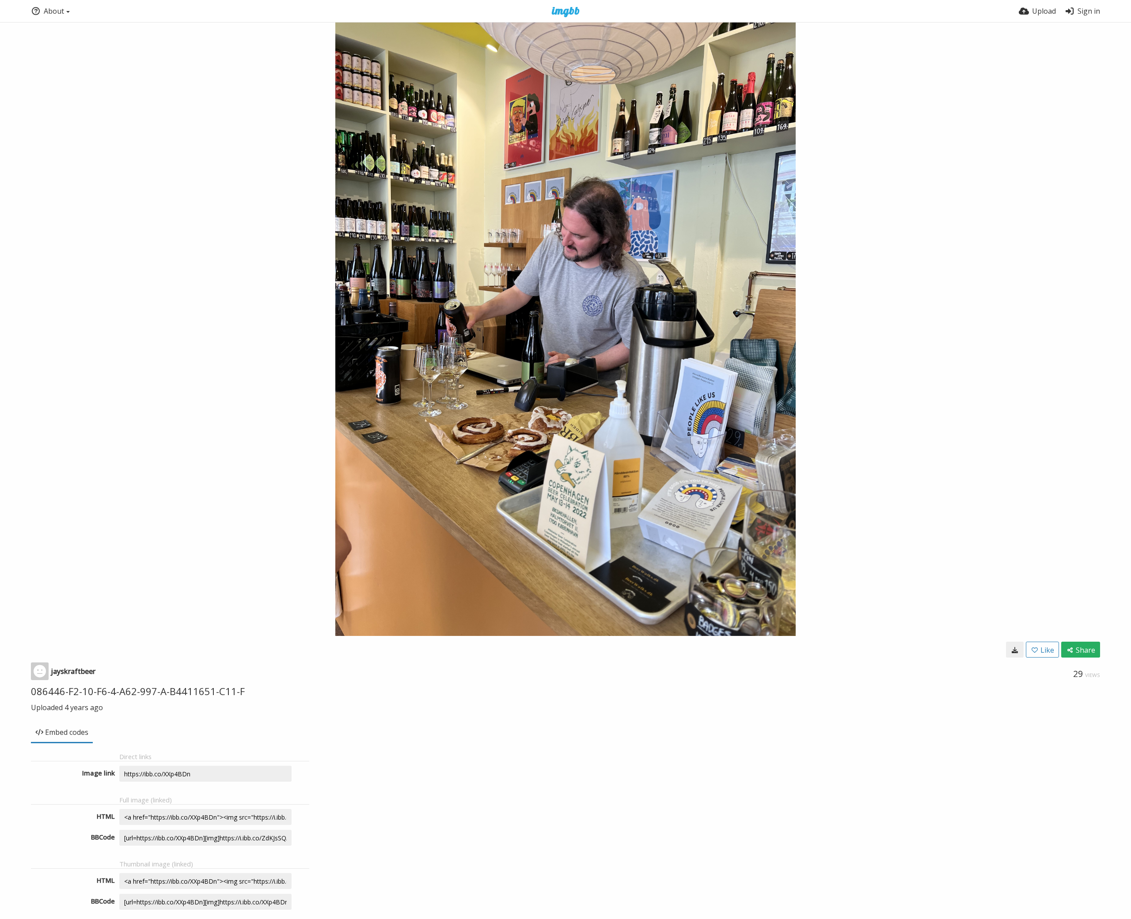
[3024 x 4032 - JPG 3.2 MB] (1015, 650)
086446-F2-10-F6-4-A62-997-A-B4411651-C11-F (138, 691)
